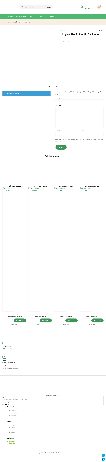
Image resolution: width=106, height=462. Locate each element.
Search (49, 7)
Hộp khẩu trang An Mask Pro (14, 186)
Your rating (58, 98)
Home (4, 22)
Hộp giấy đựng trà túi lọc (66, 186)
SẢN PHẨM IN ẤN (21, 16)
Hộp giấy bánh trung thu (40, 186)
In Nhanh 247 (48, 453)
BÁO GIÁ (32, 16)
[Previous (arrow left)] (1, 461)
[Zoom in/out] (12, 459)
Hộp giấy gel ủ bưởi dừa (92, 186)
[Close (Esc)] (1, 459)
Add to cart (19, 320)
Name (57, 131)
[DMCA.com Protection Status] (55, 442)
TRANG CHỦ (9, 16)
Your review (59, 105)
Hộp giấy (9, 22)
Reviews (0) (53, 87)
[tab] (53, 86)
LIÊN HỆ (51, 16)
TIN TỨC (42, 16)
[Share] (5, 459)
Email (83, 131)
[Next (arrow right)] (5, 461)
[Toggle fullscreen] (9, 459)
